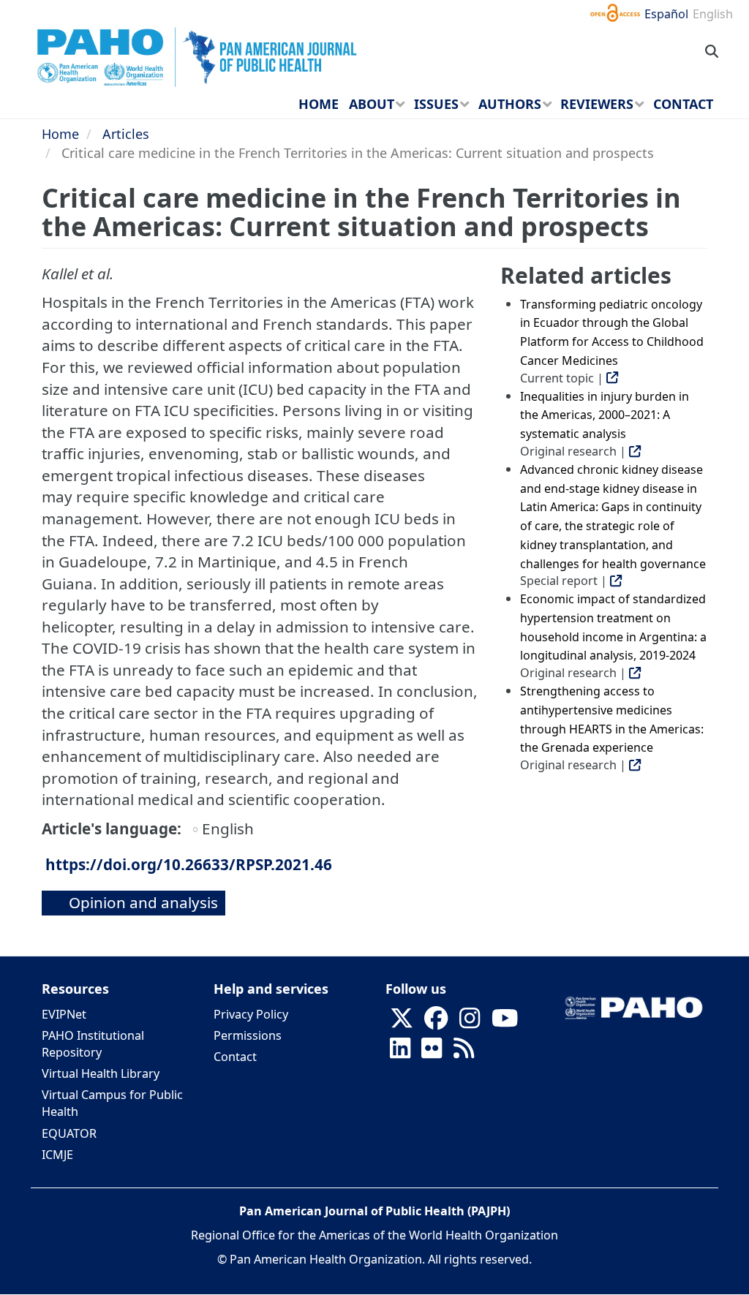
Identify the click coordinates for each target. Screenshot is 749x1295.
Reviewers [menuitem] (596, 104)
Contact (235, 1057)
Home (60, 134)
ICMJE (57, 1155)
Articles (125, 134)
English (713, 14)
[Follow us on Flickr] (431, 1052)
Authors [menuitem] (509, 104)
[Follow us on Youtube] (505, 1022)
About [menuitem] (371, 104)
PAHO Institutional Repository (93, 1043)
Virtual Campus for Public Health (112, 1103)
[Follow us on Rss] (463, 1052)
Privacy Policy (251, 1014)
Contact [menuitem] (683, 104)
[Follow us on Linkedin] (400, 1052)
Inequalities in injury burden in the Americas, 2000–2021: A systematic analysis (604, 415)
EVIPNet (64, 1014)
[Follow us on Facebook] (436, 1022)
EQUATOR (69, 1133)
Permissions (248, 1035)
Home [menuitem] (318, 104)
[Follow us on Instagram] (469, 1022)
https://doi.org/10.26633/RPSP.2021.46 (188, 864)
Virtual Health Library (100, 1073)
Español (666, 14)
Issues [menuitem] (436, 104)
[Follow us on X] (401, 1022)
